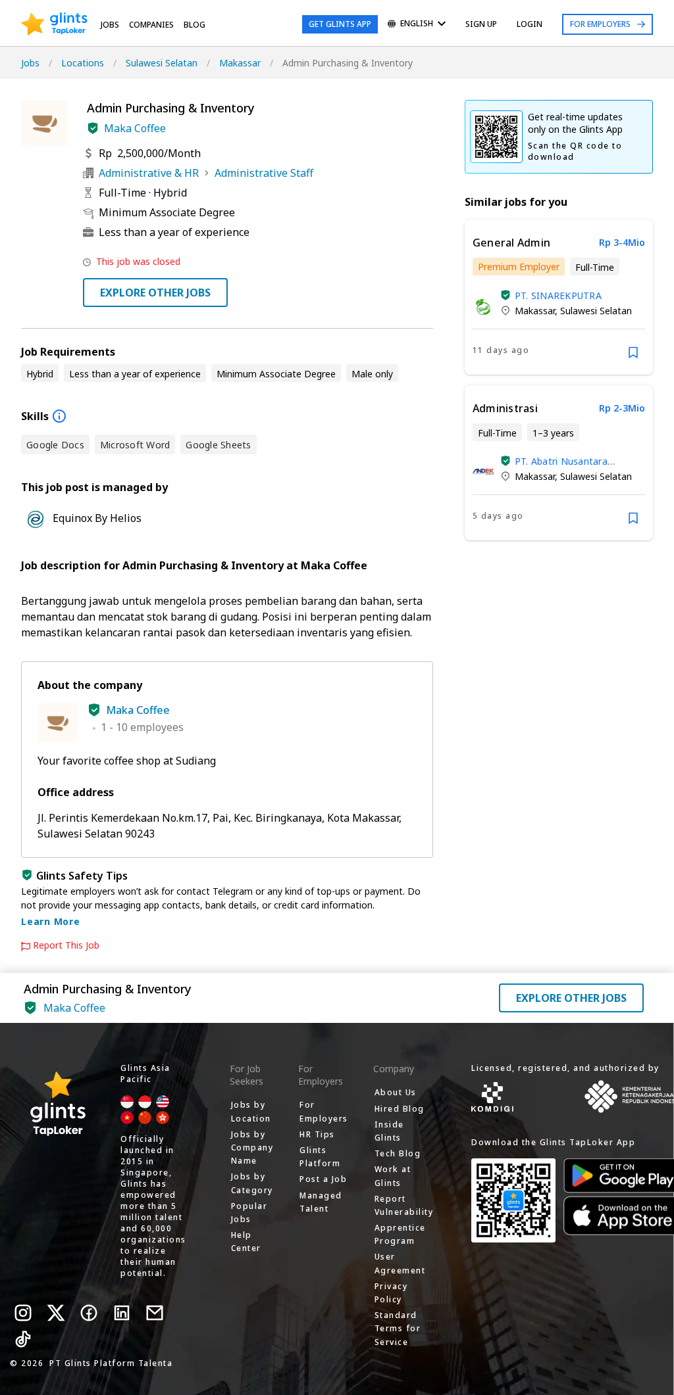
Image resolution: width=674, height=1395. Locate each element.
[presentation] (54, 24)
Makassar (240, 63)
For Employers (600, 24)
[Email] (155, 1313)
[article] (559, 297)
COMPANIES (151, 24)
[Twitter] (56, 1313)
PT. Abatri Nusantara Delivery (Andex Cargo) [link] (565, 461)
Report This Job (66, 945)
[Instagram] (23, 1313)
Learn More (50, 921)
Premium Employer (518, 266)
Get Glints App (340, 24)
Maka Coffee (135, 128)
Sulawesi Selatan (161, 63)
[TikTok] (23, 1339)
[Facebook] (89, 1313)
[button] (93, 128)
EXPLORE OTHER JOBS (155, 292)
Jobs (110, 24)
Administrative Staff (264, 173)
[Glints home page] (54, 24)
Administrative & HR (149, 173)
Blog (194, 24)
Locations (82, 63)
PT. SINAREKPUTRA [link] (558, 295)
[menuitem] (417, 24)
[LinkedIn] (122, 1313)
